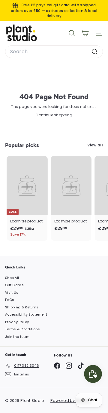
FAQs (9, 299)
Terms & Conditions (22, 329)
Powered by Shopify (70, 400)
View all (95, 145)
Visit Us (11, 292)
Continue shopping (53, 115)
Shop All (12, 277)
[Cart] (85, 33)
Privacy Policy (17, 322)
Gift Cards (14, 285)
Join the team (17, 336)
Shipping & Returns (21, 307)
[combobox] (54, 51)
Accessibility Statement (26, 314)
